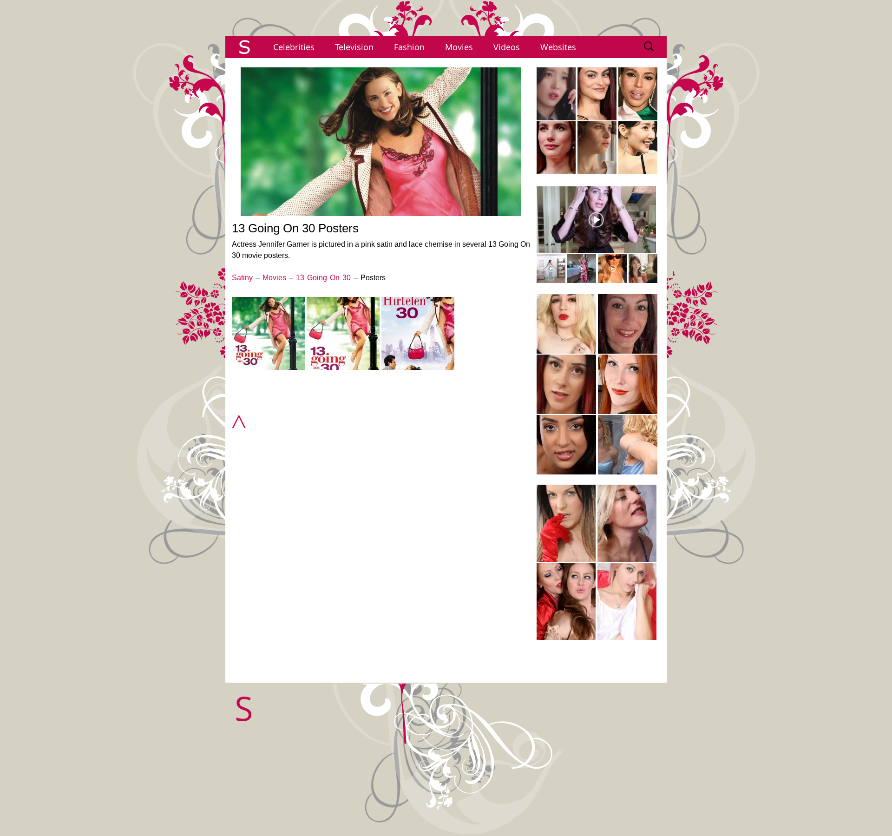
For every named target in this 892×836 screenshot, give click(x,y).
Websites (558, 47)
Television (354, 47)
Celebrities (294, 47)
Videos (506, 47)
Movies (459, 47)
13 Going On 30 (323, 278)
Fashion (409, 47)
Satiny (242, 278)
